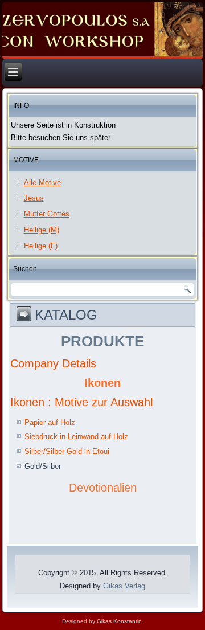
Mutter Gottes (46, 214)
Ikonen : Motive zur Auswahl (81, 402)
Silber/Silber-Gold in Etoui (66, 451)
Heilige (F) (41, 246)
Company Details (53, 363)
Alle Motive (42, 182)
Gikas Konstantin (119, 621)
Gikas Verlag (124, 586)
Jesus (34, 198)
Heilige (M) (41, 230)
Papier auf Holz (49, 422)
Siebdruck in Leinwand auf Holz (76, 436)
